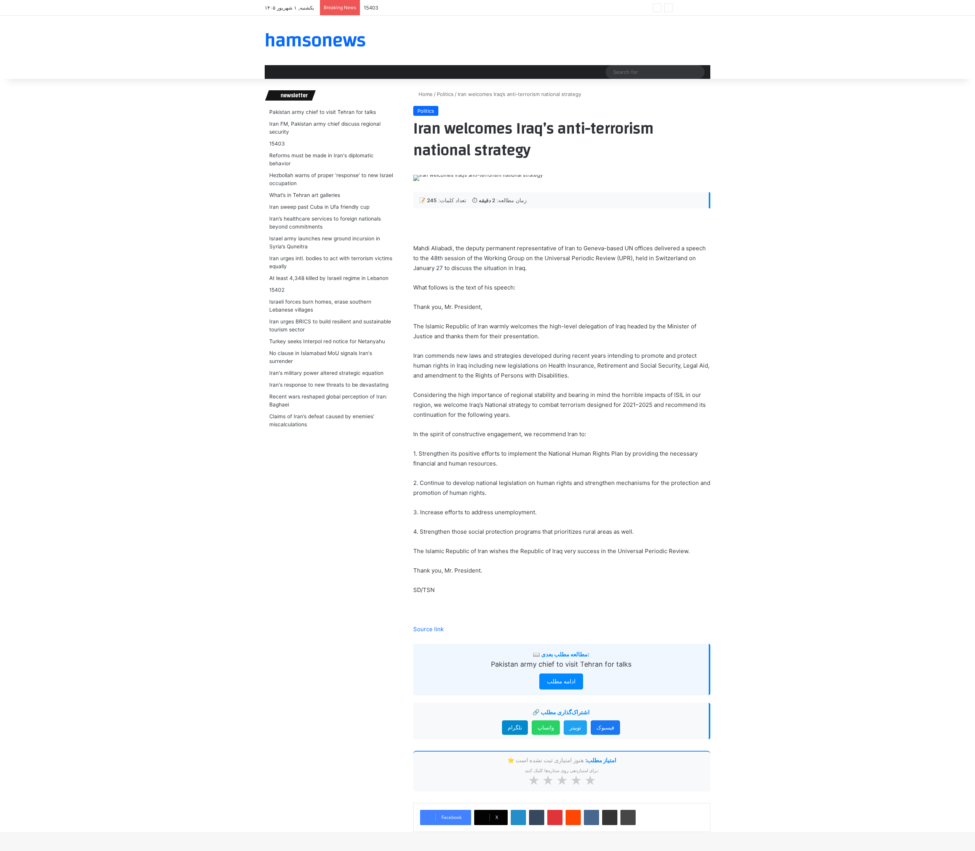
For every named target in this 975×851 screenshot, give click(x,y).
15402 (277, 290)
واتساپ (545, 727)
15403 (371, 8)
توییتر (575, 727)
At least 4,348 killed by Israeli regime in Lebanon (328, 278)
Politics (445, 94)
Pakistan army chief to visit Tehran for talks (561, 664)
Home (425, 94)
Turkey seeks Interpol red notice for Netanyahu (327, 341)
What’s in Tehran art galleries (304, 195)
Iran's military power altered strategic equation (326, 373)
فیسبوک (605, 727)
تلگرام (515, 727)
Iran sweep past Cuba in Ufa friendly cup (319, 207)
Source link (428, 629)
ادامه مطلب (561, 681)
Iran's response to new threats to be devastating (328, 385)
